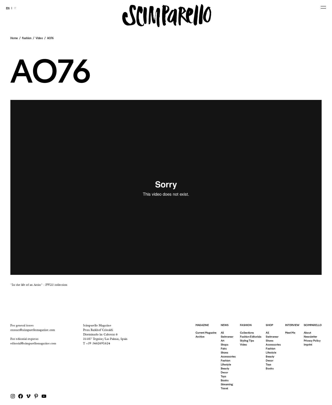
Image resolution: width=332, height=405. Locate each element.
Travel (224, 388)
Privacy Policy (312, 340)
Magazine (202, 325)
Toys (223, 376)
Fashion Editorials (251, 336)
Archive (200, 336)
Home (14, 38)
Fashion (225, 360)
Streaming (227, 384)
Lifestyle (226, 364)
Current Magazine (206, 332)
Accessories (228, 356)
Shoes (224, 352)
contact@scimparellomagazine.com (32, 330)
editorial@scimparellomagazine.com (33, 343)
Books (225, 380)
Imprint (308, 344)
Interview (292, 325)
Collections (247, 332)
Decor (224, 372)
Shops (225, 344)
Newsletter (310, 336)
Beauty (225, 368)
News (225, 325)
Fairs (224, 348)
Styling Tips (247, 340)
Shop (269, 325)
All (222, 332)
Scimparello (313, 325)
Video (39, 38)
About (307, 332)
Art (222, 340)
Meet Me (290, 332)
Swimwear (227, 336)
